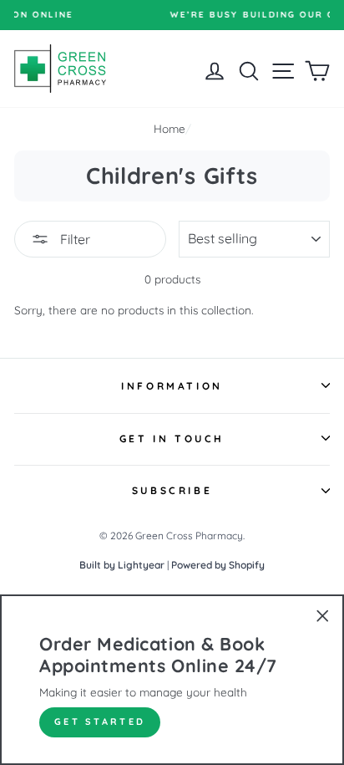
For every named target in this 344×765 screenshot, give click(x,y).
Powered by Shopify (218, 564)
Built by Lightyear (121, 564)
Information (172, 386)
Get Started (99, 721)
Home (169, 128)
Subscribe (172, 490)
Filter (73, 239)
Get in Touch (172, 438)
